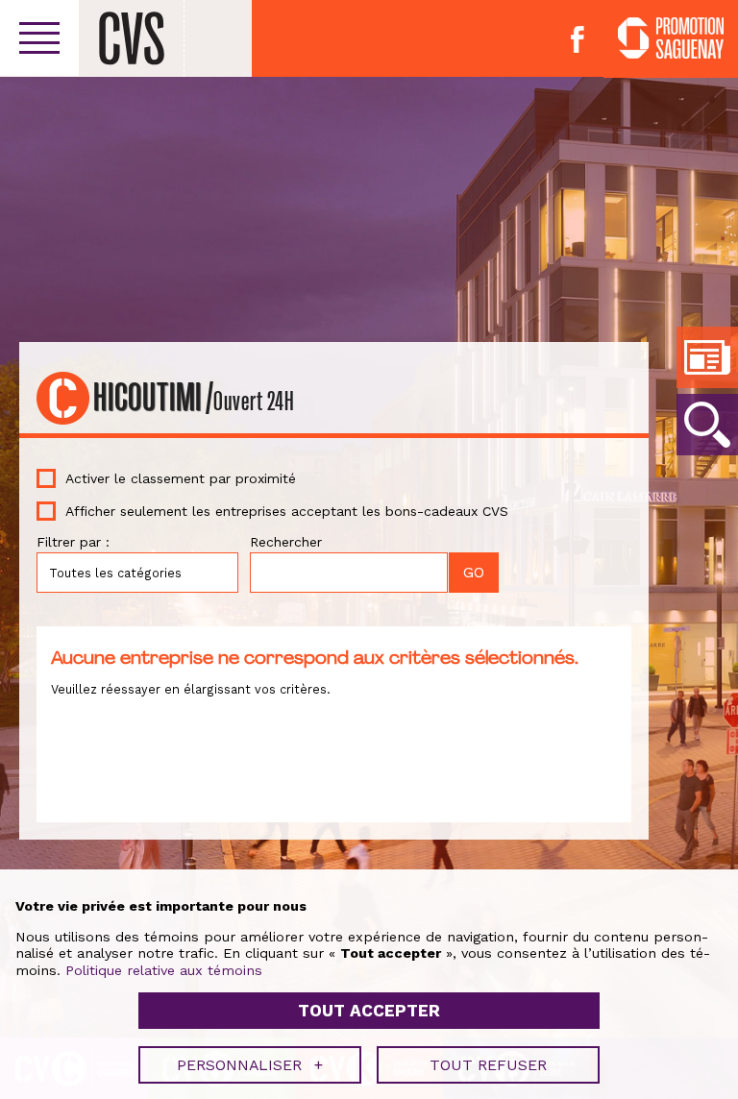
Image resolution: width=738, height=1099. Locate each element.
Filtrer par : (73, 542)
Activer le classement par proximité (180, 478)
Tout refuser (488, 1065)
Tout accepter (369, 1010)
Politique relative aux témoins (163, 970)
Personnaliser (250, 1065)
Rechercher (286, 542)
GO (707, 424)
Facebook (577, 39)
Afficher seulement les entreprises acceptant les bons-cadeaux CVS (286, 511)
